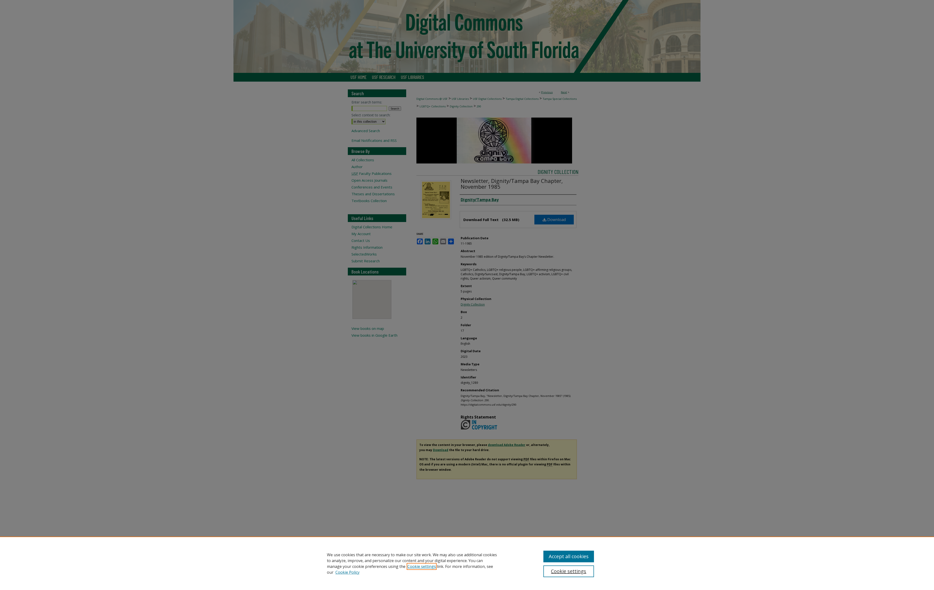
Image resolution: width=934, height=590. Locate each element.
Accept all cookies (569, 556)
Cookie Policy (347, 572)
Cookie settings (421, 566)
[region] (467, 563)
